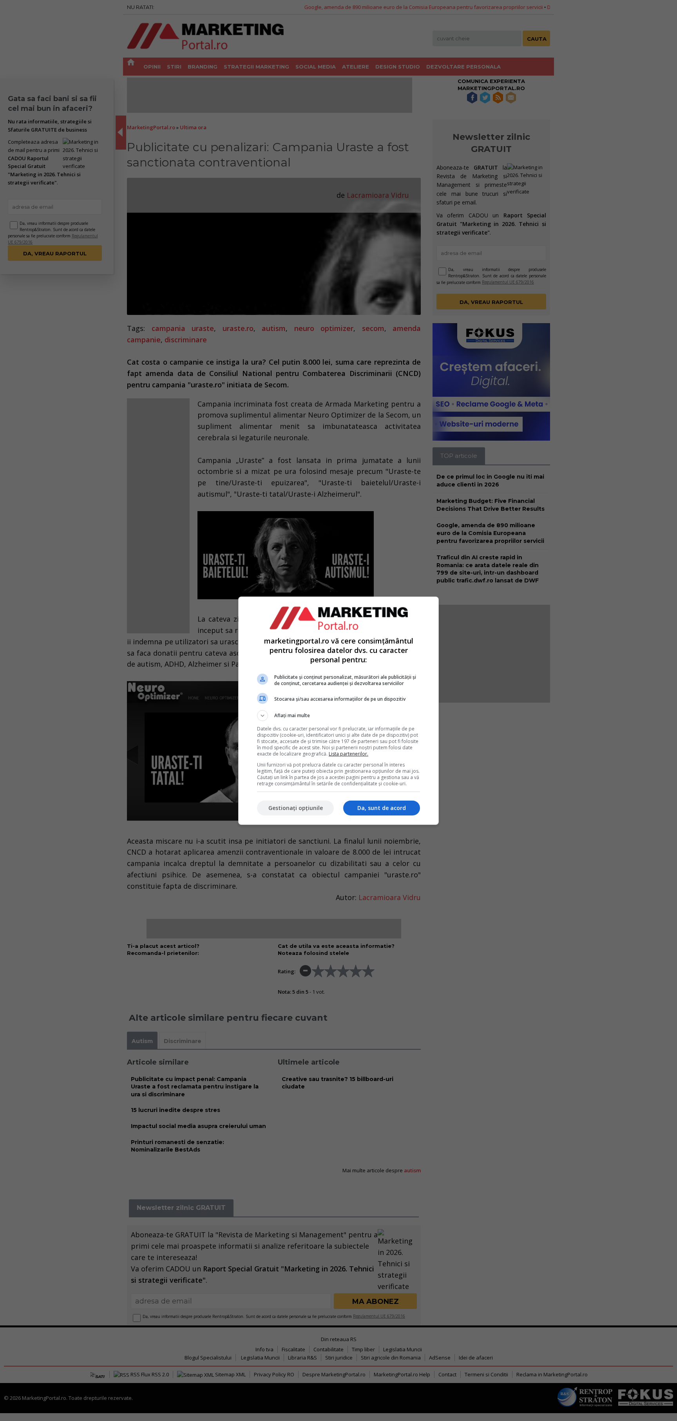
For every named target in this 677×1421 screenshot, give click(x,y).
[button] (338, 715)
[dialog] (338, 711)
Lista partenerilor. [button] (348, 753)
